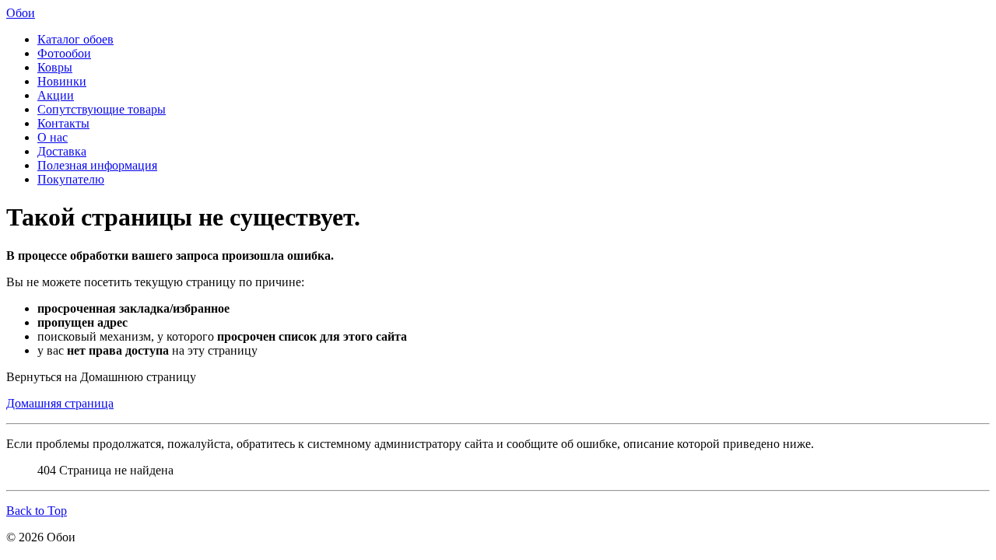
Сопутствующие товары (101, 109)
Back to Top (36, 510)
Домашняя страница (60, 403)
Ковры (54, 67)
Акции (55, 95)
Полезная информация (97, 165)
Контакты (63, 123)
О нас (52, 137)
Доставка (61, 151)
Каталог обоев (75, 39)
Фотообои (64, 53)
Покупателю (70, 179)
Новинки (61, 81)
